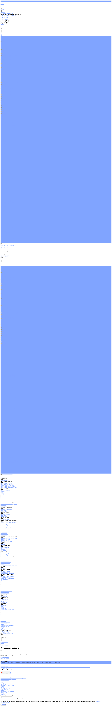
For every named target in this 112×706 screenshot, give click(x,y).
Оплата (2, 136)
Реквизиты (3, 123)
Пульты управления (5, 213)
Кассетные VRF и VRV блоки (6, 71)
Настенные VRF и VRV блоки (6, 73)
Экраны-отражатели (5, 216)
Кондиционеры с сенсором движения (9, 47)
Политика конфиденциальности (7, 122)
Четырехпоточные (4, 176)
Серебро (2, 150)
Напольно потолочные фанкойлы (8, 79)
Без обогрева (3, 115)
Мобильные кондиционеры (6, 155)
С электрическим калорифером (7, 87)
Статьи (2, 120)
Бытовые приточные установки (7, 208)
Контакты (3, 242)
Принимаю (3, 704)
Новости (2, 119)
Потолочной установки (5, 180)
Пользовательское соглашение (7, 133)
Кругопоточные (4, 177)
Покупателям (3, 234)
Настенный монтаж (5, 191)
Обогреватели (4, 217)
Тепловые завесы (4, 218)
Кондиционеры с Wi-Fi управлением (8, 45)
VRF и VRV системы (5, 166)
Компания (3, 681)
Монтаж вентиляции (5, 128)
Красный (2, 149)
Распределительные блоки (6, 214)
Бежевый (3, 148)
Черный (2, 151)
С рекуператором (4, 92)
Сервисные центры (5, 135)
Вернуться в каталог (5, 658)
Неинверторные (4, 52)
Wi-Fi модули (3, 210)
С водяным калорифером (6, 86)
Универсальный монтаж (6, 194)
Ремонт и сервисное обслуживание (8, 127)
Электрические (4, 117)
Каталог (12, 670)
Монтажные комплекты (6, 212)
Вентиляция (3, 198)
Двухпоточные (4, 175)
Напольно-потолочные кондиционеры (9, 156)
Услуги (2, 229)
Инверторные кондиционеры (7, 43)
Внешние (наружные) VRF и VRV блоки (9, 69)
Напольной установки (5, 179)
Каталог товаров (4, 140)
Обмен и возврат (4, 131)
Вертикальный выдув (5, 169)
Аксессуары (3, 209)
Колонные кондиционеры (6, 162)
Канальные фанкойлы (5, 78)
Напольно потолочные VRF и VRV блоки (9, 72)
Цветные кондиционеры (6, 48)
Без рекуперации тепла (6, 168)
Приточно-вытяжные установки (7, 202)
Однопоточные (4, 174)
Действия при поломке (5, 130)
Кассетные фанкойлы (5, 77)
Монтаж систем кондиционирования (8, 125)
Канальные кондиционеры (6, 159)
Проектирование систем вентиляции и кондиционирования (13, 126)
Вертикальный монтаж (5, 188)
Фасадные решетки (5, 215)
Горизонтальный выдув (6, 170)
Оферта (2, 132)
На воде (2, 116)
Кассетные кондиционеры (6, 152)
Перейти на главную (5, 657)
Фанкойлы (3, 182)
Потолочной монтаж (5, 193)
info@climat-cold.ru (5, 24)
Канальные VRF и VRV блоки (7, 70)
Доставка (3, 137)
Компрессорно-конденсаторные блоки (9, 197)
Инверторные (3, 51)
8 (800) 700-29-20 (4, 631)
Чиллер (2, 81)
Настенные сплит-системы (6, 142)
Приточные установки (5, 199)
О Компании (3, 223)
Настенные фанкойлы (5, 80)
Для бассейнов (4, 93)
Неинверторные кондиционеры (7, 44)
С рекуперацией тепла (5, 171)
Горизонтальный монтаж (6, 189)
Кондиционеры (4, 141)
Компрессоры (3, 211)
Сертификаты (3, 121)
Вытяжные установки (5, 207)
